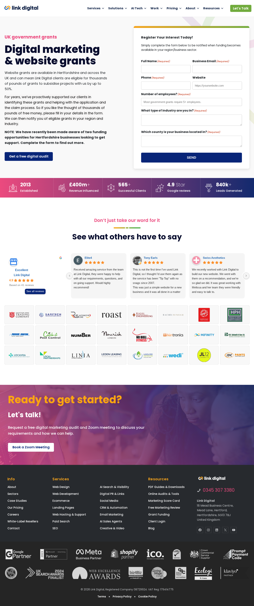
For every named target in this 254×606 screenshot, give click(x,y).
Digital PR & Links (112, 494)
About (190, 8)
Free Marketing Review (164, 508)
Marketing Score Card (164, 501)
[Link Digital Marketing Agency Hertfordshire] (212, 478)
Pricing (172, 8)
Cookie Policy (147, 596)
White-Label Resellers (22, 521)
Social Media (109, 501)
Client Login (156, 521)
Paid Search (61, 521)
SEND (191, 157)
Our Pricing (15, 508)
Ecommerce (61, 501)
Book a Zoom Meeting (31, 447)
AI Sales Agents (111, 521)
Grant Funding (159, 514)
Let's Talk (241, 8)
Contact (13, 528)
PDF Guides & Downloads (166, 487)
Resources (211, 8)
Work (154, 8)
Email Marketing (111, 514)
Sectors (12, 494)
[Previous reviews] (69, 276)
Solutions (115, 8)
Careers (13, 514)
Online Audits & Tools (163, 494)
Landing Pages (63, 508)
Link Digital (22, 275)
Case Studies (17, 501)
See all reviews (35, 291)
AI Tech (137, 8)
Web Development (65, 494)
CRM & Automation (114, 508)
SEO (55, 528)
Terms (101, 596)
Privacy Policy (122, 596)
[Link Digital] (21, 8)
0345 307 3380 (219, 490)
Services (93, 8)
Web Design (61, 487)
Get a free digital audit (29, 156)
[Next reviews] (246, 276)
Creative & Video (112, 528)
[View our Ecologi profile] (203, 573)
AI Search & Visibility (114, 487)
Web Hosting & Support (69, 514)
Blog (151, 528)
